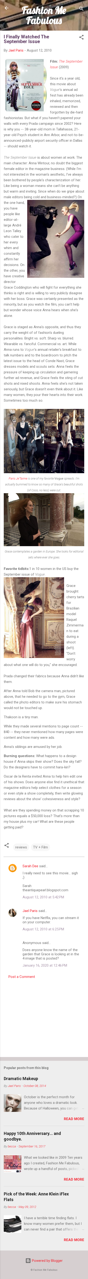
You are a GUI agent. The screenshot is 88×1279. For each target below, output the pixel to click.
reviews (21, 847)
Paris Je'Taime (18, 478)
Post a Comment (21, 977)
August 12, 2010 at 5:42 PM (43, 897)
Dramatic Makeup (21, 1078)
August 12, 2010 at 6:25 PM (43, 929)
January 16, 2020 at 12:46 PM (45, 965)
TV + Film (40, 847)
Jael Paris (30, 911)
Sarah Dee (30, 866)
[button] (81, 38)
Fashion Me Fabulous (44, 15)
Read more (74, 1119)
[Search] (81, 9)
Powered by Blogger (47, 1261)
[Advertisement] (44, 1016)
